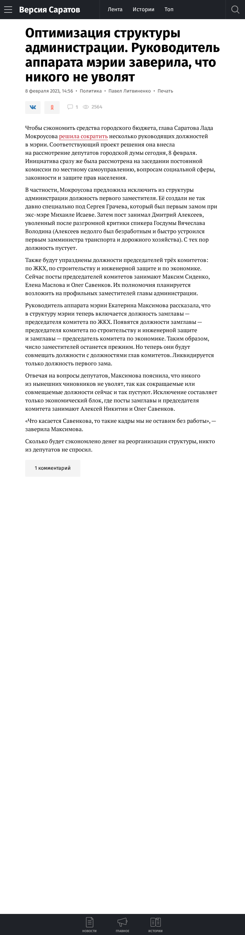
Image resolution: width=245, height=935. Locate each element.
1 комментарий (53, 468)
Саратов (49, 10)
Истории (143, 9)
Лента (115, 9)
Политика (91, 91)
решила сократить (83, 136)
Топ (169, 9)
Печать (165, 91)
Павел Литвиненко (129, 91)
